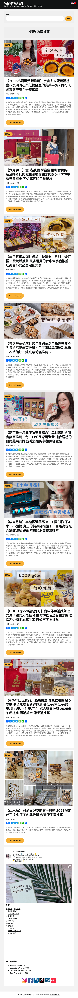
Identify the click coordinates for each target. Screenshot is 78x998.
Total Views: (15, 973)
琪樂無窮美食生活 (13, 3)
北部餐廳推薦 (12, 919)
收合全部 (17, 909)
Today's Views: (16, 966)
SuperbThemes (55, 995)
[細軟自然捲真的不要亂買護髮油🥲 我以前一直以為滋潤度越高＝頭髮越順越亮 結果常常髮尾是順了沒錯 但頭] (39, 897)
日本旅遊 (11, 928)
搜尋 (7, 14)
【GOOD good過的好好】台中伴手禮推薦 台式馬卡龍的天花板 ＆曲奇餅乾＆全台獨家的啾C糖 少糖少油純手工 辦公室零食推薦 (39, 615)
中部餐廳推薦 (12, 911)
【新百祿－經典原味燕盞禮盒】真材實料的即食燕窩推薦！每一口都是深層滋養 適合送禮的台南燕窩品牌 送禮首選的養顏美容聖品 (39, 437)
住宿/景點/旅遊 (13, 914)
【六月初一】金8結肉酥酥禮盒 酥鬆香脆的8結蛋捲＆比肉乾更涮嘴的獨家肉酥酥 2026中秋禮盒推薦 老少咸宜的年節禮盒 (38, 174)
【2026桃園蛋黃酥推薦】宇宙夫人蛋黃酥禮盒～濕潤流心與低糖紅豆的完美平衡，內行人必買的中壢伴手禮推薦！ (38, 85)
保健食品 (11, 916)
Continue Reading (15, 122)
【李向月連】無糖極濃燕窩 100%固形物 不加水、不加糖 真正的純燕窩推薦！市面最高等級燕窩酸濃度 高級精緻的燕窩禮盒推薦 (39, 526)
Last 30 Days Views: (18, 970)
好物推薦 (11, 921)
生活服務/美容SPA (14, 931)
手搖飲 (10, 926)
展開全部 (9, 909)
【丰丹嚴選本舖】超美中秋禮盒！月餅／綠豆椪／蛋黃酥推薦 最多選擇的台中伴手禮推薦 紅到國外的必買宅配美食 (38, 261)
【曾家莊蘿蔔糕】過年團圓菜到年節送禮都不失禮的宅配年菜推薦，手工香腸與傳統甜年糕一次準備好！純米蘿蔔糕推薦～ (38, 348)
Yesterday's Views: (17, 968)
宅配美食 (11, 923)
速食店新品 (12, 933)
